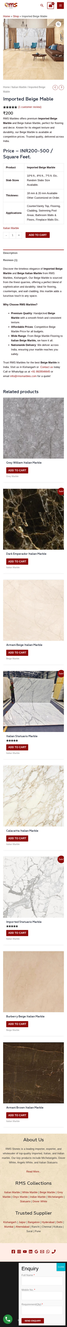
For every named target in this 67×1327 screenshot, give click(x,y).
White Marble (30, 1192)
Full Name (28, 1275)
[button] (42, 5)
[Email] (42, 1252)
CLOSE (61, 1267)
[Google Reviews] (36, 1252)
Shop (16, 16)
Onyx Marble (20, 1196)
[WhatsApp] (48, 1252)
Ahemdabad (22, 1226)
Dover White (40, 1201)
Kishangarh (9, 1222)
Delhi (59, 1222)
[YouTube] (25, 1252)
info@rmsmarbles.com (23, 376)
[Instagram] (19, 1252)
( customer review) (29, 107)
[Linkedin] (31, 1252)
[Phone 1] (54, 1252)
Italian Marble (19, 87)
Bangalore (34, 1222)
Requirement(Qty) (32, 1304)
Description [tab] (10, 252)
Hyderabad (48, 1222)
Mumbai (8, 1226)
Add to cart (38, 235)
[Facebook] (13, 1252)
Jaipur (22, 1222)
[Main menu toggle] (60, 5)
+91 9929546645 (40, 371)
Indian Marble (38, 1196)
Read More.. (33, 1171)
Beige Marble (47, 1192)
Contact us (46, 367)
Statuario (25, 1201)
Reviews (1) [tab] (10, 260)
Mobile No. (28, 1290)
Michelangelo (55, 1196)
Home (6, 16)
